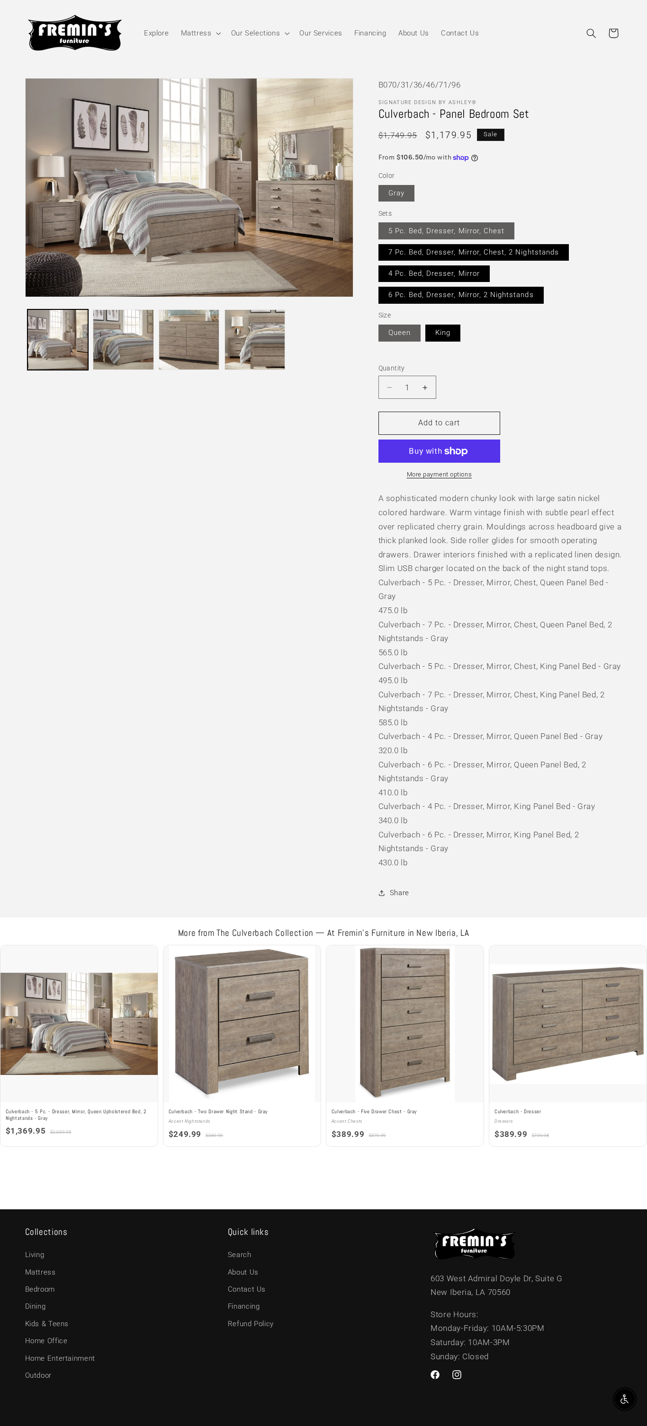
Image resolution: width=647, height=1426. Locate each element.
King (442, 332)
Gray (396, 193)
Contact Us (247, 1289)
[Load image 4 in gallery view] (255, 339)
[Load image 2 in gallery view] (123, 339)
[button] (200, 33)
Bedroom (40, 1289)
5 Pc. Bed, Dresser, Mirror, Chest (446, 231)
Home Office (46, 1341)
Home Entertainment (60, 1358)
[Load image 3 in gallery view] (189, 339)
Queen (399, 332)
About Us (243, 1272)
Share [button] (399, 893)
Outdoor (38, 1376)
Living (35, 1255)
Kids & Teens (47, 1324)
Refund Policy (251, 1324)
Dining (35, 1307)
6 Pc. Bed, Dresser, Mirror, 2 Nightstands (461, 294)
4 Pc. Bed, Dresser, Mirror (434, 273)
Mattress (40, 1272)
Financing (244, 1307)
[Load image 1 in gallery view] (57, 339)
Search (240, 1255)
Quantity (391, 368)
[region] (323, 1047)
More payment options (439, 474)
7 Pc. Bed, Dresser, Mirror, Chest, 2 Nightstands (473, 252)
